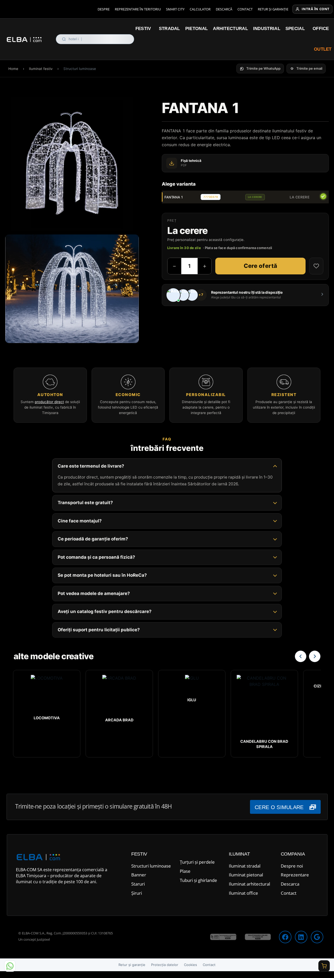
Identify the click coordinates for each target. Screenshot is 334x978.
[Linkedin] (301, 937)
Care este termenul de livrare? (91, 466)
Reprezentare (295, 875)
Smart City (175, 9)
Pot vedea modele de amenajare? (94, 593)
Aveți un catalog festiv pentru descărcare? (105, 611)
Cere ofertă (260, 265)
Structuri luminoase (151, 866)
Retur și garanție (273, 9)
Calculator (200, 9)
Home (13, 69)
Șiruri (136, 893)
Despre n (290, 866)
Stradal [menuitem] (169, 28)
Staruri (138, 884)
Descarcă (224, 9)
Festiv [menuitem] (143, 28)
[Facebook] (285, 937)
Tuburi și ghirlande (198, 880)
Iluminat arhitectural (249, 884)
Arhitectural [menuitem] (230, 28)
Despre (104, 9)
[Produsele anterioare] (300, 656)
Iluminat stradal (244, 866)
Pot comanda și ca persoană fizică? (96, 557)
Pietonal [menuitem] (196, 28)
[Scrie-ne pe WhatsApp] (10, 966)
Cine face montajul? (80, 520)
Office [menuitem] (321, 28)
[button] (260, 69)
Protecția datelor (164, 965)
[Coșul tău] (324, 966)
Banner (138, 875)
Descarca (290, 884)
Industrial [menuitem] (266, 28)
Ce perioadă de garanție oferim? (93, 538)
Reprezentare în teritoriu (138, 9)
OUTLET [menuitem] (323, 49)
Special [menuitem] (295, 28)
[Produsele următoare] (314, 656)
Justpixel (43, 939)
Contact (245, 9)
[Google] (317, 937)
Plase (185, 871)
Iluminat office (243, 893)
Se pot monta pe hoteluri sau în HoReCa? (102, 575)
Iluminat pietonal (246, 875)
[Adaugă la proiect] (316, 266)
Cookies (190, 965)
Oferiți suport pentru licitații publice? (99, 629)
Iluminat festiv (41, 69)
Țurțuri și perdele (197, 862)
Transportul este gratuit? (85, 502)
